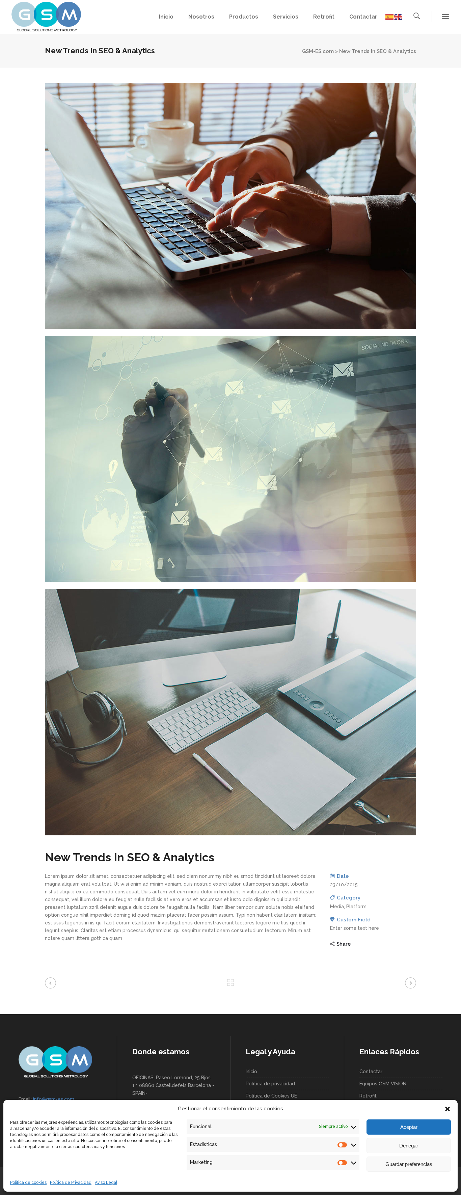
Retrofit (368, 1096)
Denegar (408, 1145)
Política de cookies (28, 1182)
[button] (447, 1109)
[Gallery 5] (230, 459)
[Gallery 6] (230, 712)
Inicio (251, 1071)
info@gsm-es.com (53, 1099)
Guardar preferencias (408, 1164)
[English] (398, 16)
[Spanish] (389, 16)
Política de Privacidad (70, 1182)
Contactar (370, 1071)
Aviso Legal (106, 1182)
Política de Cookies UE (271, 1096)
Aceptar (408, 1127)
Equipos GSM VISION (382, 1083)
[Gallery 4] (230, 206)
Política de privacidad (270, 1083)
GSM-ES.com (318, 51)
